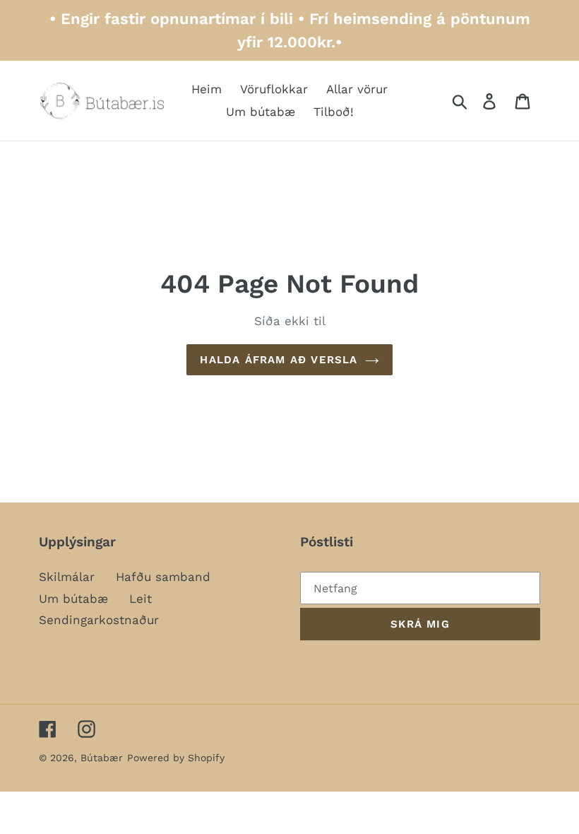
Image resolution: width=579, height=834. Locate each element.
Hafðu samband (163, 577)
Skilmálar (67, 577)
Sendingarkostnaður (99, 620)
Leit (140, 599)
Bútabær (101, 757)
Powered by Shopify (176, 757)
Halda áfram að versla (278, 359)
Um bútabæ (73, 599)
